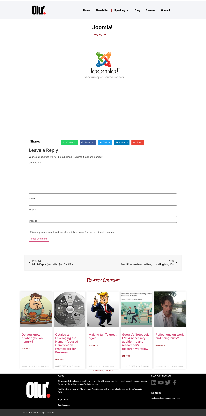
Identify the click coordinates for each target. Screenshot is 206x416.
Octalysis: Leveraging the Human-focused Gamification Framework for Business (66, 343)
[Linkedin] (154, 382)
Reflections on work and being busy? (170, 336)
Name (33, 198)
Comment (35, 162)
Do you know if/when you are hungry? (33, 338)
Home (86, 10)
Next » (109, 370)
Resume (150, 10)
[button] (69, 142)
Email (32, 209)
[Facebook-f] (175, 382)
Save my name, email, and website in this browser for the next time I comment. (73, 232)
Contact (165, 10)
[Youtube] (161, 382)
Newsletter (102, 10)
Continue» (26, 349)
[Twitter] (168, 382)
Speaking (119, 10)
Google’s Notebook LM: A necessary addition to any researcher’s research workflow (135, 342)
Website (33, 221)
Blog (137, 10)
